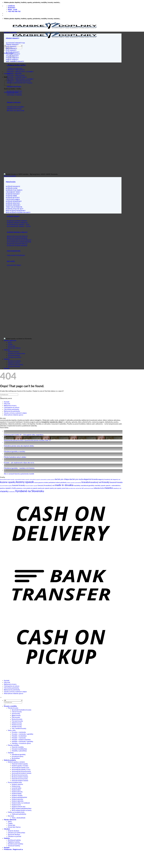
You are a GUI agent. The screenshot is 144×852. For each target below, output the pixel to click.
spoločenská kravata (88, 488)
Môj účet (7, 404)
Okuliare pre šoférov (15, 353)
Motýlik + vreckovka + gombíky (22, 741)
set (83, 488)
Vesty (10, 342)
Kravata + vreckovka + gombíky (22, 734)
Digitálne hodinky (14, 363)
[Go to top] (1, 697)
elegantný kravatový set (105, 479)
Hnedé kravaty (17, 726)
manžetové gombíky (87, 485)
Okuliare (7, 350)
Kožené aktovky (17, 792)
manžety (98, 485)
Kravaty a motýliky (10, 32)
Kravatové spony (17, 756)
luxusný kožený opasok (31, 485)
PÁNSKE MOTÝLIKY (14, 87)
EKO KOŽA (11, 261)
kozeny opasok (25, 482)
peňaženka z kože (21, 488)
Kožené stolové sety (18, 806)
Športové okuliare (14, 355)
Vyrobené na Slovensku (29, 491)
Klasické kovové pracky (20, 779)
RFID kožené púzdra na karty (21, 810)
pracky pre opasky (56, 488)
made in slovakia (64, 485)
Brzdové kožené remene (20, 777)
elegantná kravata (90, 479)
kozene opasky (8, 482)
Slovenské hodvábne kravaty (21, 710)
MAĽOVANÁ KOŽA (13, 251)
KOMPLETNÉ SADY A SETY (16, 65)
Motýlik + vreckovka (19, 738)
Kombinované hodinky (15, 365)
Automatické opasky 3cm (20, 767)
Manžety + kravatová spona (21, 743)
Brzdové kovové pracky (20, 775)
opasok (103, 485)
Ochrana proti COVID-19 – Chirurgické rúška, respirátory (23, 435)
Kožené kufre (16, 805)
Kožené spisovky (17, 799)
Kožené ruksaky (17, 795)
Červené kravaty (17, 721)
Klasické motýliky (18, 747)
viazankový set (117, 488)
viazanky (4, 491)
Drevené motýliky (18, 749)
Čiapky (10, 344)
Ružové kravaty (17, 719)
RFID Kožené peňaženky (20, 808)
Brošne (14, 758)
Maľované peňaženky (19, 814)
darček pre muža (76, 479)
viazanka (108, 488)
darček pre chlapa (62, 479)
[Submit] (4, 50)
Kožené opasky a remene (16, 762)
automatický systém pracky (47, 479)
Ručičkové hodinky (14, 361)
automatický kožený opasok (22, 479)
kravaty (105, 482)
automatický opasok (34, 479)
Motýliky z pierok (18, 751)
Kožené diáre (16, 790)
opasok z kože (10, 488)
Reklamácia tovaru (10, 405)
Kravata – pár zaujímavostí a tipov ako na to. (19, 462)
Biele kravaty (16, 715)
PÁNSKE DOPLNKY (14, 102)
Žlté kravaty (16, 717)
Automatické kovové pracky (21, 771)
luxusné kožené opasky (6, 485)
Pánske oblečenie (10, 340)
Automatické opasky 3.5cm (21, 769)
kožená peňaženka (49, 482)
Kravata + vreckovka (19, 732)
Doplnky (11, 752)
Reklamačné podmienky (12, 411)
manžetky (77, 485)
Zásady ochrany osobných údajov (15, 413)
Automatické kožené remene (21, 773)
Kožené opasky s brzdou (20, 765)
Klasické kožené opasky (20, 764)
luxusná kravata (116, 482)
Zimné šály (11, 346)
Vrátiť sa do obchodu (15, 68)
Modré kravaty (17, 725)
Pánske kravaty (13, 708)
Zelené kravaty (17, 723)
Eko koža (11, 816)
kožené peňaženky (61, 482)
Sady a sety (12, 730)
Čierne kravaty (17, 712)
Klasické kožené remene (20, 780)
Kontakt (7, 368)
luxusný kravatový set (46, 485)
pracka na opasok (31, 488)
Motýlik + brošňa (17, 736)
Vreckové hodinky (14, 366)
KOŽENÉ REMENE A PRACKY (17, 232)
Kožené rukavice (17, 784)
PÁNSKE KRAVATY (12, 38)
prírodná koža (72, 488)
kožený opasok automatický (74, 482)
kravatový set (95, 482)
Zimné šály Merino (14, 348)
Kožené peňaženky (18, 797)
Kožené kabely (17, 793)
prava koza (65, 488)
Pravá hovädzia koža (15, 782)
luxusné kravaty (18, 485)
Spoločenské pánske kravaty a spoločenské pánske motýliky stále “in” (27, 440)
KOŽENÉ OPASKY (13, 216)
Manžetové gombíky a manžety (14, 451)
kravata (85, 482)
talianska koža (99, 488)
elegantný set (116, 479)
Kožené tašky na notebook (21, 803)
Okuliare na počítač (14, 357)
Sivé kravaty (16, 713)
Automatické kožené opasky (7, 479)
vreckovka (12, 491)
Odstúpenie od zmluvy (11, 407)
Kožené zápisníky (17, 801)
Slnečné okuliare (13, 351)
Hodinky (7, 359)
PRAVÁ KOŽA (10, 182)
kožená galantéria (39, 482)
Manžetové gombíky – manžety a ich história (19, 468)
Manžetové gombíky (19, 754)
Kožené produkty (10, 176)
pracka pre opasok (43, 488)
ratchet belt (78, 488)
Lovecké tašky (16, 788)
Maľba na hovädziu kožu (16, 812)
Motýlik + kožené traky (19, 739)
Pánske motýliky (13, 745)
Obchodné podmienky (11, 409)
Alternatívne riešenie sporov (13, 415)
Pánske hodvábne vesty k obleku (15, 457)
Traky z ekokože (17, 818)
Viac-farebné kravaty (19, 728)
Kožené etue (16, 786)
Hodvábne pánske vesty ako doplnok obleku (19, 446)
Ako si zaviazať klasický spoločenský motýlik (19, 474)
